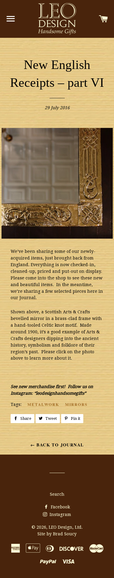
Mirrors (76, 404)
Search (57, 494)
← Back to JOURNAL (57, 445)
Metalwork (43, 404)
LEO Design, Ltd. (66, 527)
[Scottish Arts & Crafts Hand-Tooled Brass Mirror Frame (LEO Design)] (62, 237)
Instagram (59, 514)
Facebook (60, 507)
